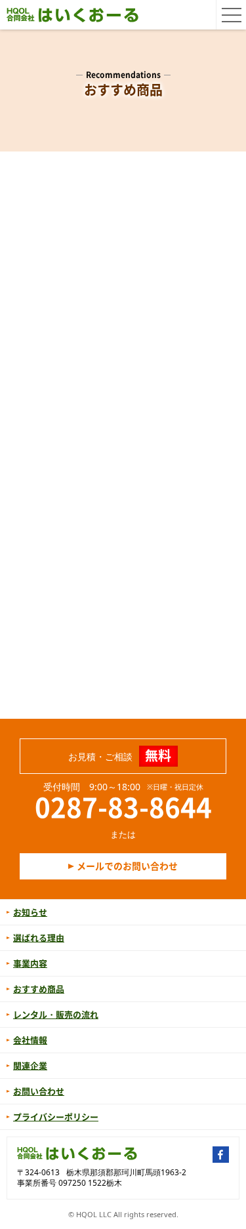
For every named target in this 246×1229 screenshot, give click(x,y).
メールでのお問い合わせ (127, 865)
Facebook (221, 1154)
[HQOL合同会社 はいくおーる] (73, 14)
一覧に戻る (123, 681)
